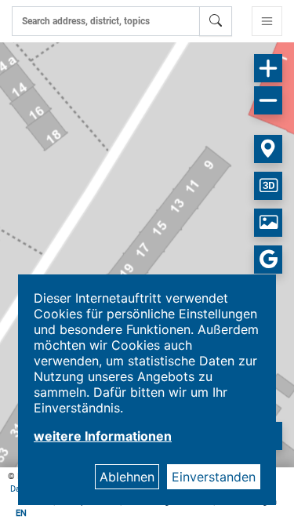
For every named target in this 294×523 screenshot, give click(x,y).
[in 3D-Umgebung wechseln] (268, 186)
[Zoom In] (268, 68)
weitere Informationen (103, 436)
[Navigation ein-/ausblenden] (267, 21)
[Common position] (268, 149)
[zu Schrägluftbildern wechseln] (268, 223)
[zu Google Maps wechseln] (268, 259)
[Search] (215, 21)
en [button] (21, 513)
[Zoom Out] (268, 100)
